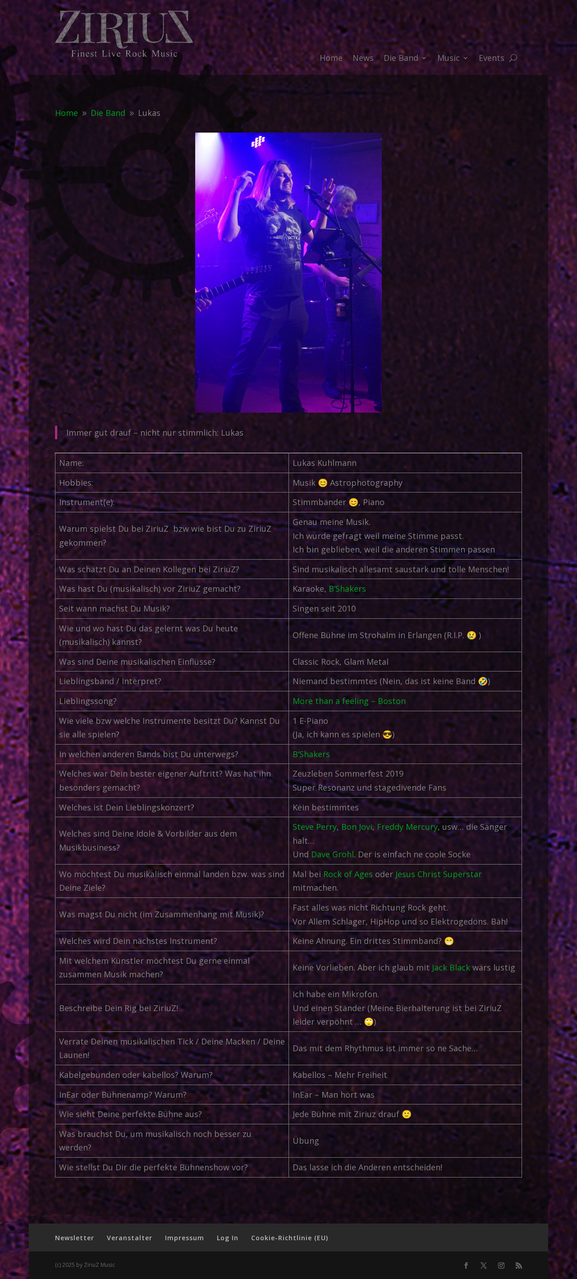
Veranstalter (129, 1237)
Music (448, 59)
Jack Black (451, 967)
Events (491, 59)
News (363, 59)
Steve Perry (315, 826)
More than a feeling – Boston (349, 700)
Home (331, 59)
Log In (227, 1237)
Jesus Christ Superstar (438, 874)
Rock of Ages (348, 874)
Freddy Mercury (407, 826)
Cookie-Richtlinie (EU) (289, 1237)
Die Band (401, 59)
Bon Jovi (356, 826)
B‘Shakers (347, 588)
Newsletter (74, 1237)
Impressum (184, 1237)
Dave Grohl (332, 854)
